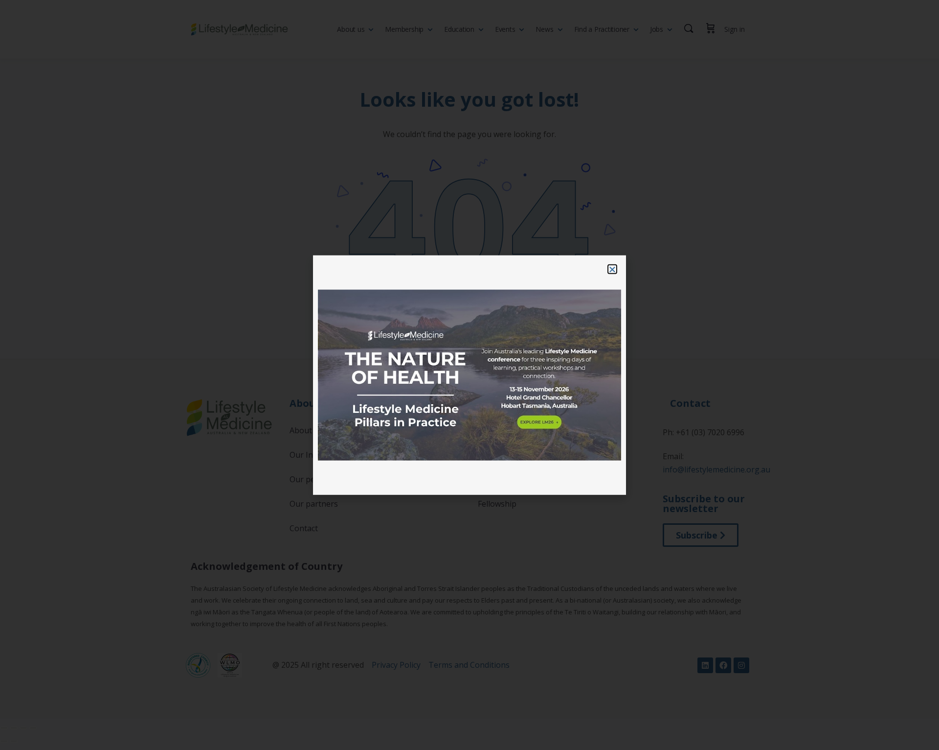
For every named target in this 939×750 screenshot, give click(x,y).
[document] (469, 375)
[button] (612, 269)
